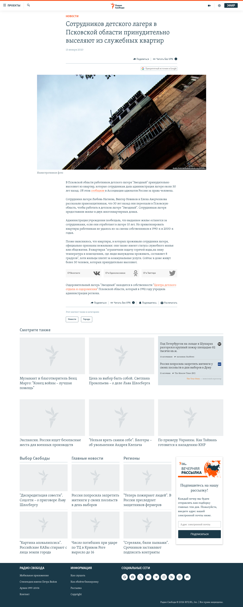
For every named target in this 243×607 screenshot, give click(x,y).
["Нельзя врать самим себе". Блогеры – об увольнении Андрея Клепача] (121, 417)
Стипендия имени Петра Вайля (38, 582)
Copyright (76, 594)
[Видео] (209, 5)
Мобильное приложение (34, 575)
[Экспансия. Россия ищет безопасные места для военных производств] (52, 417)
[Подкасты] (179, 577)
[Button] (141, 59)
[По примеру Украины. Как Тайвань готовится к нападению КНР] (190, 417)
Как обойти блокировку (85, 582)
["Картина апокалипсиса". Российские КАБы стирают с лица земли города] (44, 525)
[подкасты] (219, 5)
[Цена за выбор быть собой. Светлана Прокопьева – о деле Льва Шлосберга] (121, 356)
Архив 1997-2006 (29, 588)
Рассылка (76, 588)
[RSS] (171, 577)
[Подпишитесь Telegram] (156, 577)
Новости (72, 16)
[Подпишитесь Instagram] (164, 577)
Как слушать (78, 575)
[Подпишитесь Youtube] (148, 577)
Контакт (24, 594)
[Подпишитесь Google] (125, 577)
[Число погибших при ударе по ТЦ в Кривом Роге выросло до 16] (96, 525)
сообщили (98, 190)
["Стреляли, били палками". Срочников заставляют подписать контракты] (147, 525)
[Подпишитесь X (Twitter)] (140, 577)
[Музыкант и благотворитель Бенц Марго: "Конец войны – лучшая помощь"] (52, 356)
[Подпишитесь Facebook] (132, 577)
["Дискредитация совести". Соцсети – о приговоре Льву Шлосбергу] (44, 477)
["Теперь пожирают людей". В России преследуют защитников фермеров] (147, 477)
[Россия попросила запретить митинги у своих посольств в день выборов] (96, 477)
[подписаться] (187, 577)
